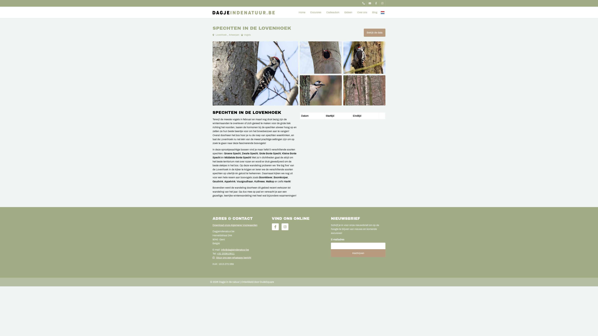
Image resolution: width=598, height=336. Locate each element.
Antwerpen (234, 35)
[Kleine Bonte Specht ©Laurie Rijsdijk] (255, 73)
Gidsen (348, 12)
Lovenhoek (221, 35)
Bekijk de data (374, 32)
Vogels (247, 35)
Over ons (362, 12)
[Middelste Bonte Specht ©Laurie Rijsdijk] (364, 57)
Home (302, 12)
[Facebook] (376, 3)
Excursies (315, 12)
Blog (374, 12)
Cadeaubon (332, 12)
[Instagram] (382, 3)
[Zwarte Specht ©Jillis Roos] (321, 57)
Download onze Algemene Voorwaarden (235, 225)
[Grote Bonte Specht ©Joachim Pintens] (321, 90)
